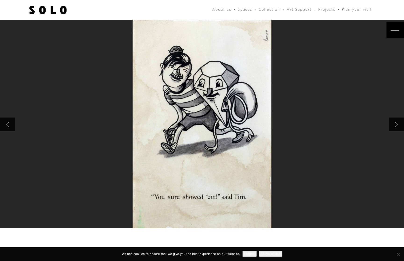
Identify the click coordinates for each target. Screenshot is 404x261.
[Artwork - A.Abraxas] (7, 124)
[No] (398, 254)
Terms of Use (271, 254)
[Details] (395, 30)
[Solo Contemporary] (47, 9)
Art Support (299, 9)
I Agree (249, 254)
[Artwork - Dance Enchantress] (396, 124)
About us (221, 9)
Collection (269, 9)
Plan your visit (357, 9)
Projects (326, 9)
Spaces (245, 9)
